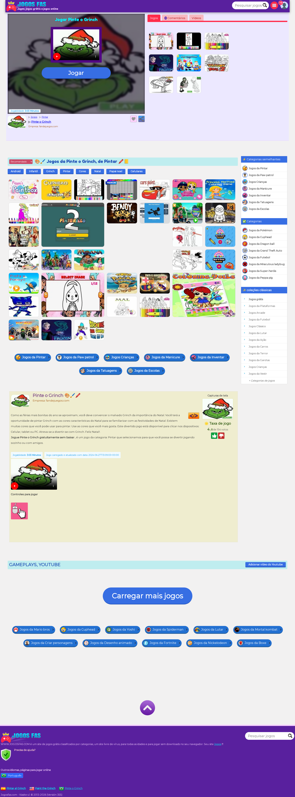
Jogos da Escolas (259, 209)
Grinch (50, 171)
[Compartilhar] (141, 119)
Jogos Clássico (257, 326)
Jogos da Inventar (260, 195)
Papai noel (115, 171)
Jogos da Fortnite (163, 643)
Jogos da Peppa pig (261, 277)
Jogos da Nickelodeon (210, 643)
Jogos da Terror (258, 353)
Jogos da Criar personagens (52, 643)
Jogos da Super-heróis (262, 271)
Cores (82, 171)
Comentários (175, 18)
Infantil (33, 171)
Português (14, 775)
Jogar (76, 72)
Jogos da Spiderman (168, 629)
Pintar (67, 171)
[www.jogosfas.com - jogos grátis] (21, 737)
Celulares (136, 171)
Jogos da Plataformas (262, 306)
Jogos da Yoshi (124, 629)
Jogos (154, 18)
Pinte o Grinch (74, 788)
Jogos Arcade (257, 312)
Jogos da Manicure (260, 188)
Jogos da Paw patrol (261, 175)
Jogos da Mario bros (35, 629)
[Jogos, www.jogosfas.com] (27, 6)
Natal (97, 171)
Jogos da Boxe (255, 643)
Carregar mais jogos (147, 595)
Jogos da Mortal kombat (259, 629)
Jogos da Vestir (258, 373)
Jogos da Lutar (258, 333)
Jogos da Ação (257, 339)
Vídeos (196, 18)
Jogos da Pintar (258, 168)
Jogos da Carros (258, 346)
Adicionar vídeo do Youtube (265, 564)
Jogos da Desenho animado (111, 643)
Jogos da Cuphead (260, 237)
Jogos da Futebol (259, 257)
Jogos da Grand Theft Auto (265, 250)
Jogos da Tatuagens (261, 202)
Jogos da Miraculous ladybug (267, 264)
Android (16, 171)
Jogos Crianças (258, 181)
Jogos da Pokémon (260, 230)
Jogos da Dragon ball (262, 243)
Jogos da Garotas (259, 360)
